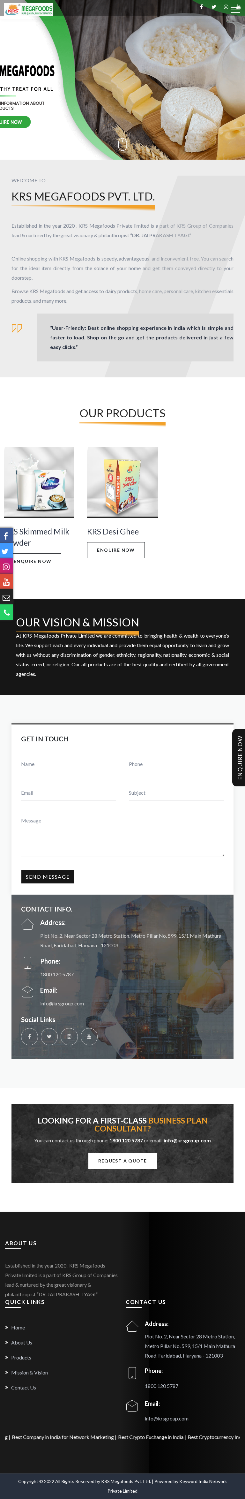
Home (17, 1327)
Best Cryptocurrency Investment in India (195, 1437)
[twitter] (49, 1036)
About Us (21, 1342)
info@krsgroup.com (62, 1003)
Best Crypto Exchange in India (114, 1437)
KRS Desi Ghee (113, 531)
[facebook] (29, 1036)
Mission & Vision (29, 1372)
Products (20, 1357)
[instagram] (69, 1036)
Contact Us (23, 1387)
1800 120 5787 (57, 974)
